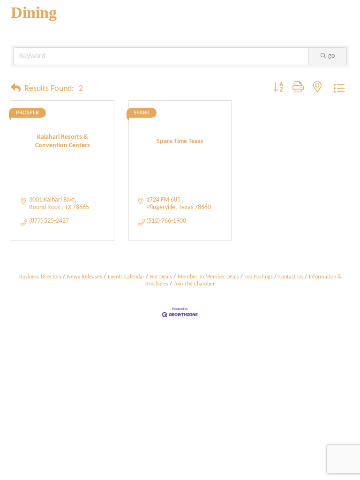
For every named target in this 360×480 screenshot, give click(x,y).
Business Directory (40, 277)
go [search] (331, 56)
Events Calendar (126, 277)
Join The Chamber (194, 284)
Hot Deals (161, 277)
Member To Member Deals (208, 277)
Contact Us (290, 277)
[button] (16, 89)
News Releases (84, 277)
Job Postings (259, 277)
